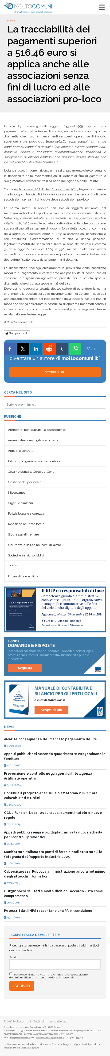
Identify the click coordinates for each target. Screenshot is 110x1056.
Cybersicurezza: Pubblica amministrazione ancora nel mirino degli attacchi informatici (54, 874)
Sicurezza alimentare (23, 534)
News (11, 20)
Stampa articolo (18, 333)
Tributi (12, 566)
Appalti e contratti (20, 451)
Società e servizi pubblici (26, 555)
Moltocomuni (22, 1021)
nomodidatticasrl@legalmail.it (50, 1037)
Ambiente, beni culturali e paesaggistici (37, 430)
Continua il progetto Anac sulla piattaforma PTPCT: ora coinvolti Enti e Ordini (50, 795)
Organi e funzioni (20, 503)
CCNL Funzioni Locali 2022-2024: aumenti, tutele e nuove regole (53, 815)
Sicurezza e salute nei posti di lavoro (34, 545)
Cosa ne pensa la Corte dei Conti (31, 472)
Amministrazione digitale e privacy (33, 440)
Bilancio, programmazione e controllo (34, 461)
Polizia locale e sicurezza (26, 513)
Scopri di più (55, 372)
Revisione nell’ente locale (26, 524)
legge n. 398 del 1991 (62, 259)
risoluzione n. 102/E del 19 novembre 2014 (45, 189)
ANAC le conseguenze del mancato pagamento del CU (50, 739)
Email (13, 957)
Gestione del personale (24, 482)
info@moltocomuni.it (20, 1037)
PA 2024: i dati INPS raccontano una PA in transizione (48, 911)
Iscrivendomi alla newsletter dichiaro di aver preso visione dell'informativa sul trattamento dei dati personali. (48, 976)
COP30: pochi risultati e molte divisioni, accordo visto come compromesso (53, 893)
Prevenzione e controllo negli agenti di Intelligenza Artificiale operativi (48, 776)
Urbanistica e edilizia (23, 576)
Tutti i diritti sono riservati (50, 1021)
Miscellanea (16, 492)
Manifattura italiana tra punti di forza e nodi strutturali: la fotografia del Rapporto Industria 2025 (53, 854)
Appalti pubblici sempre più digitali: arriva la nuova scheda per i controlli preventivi (53, 835)
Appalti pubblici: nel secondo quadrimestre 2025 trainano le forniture (55, 756)
